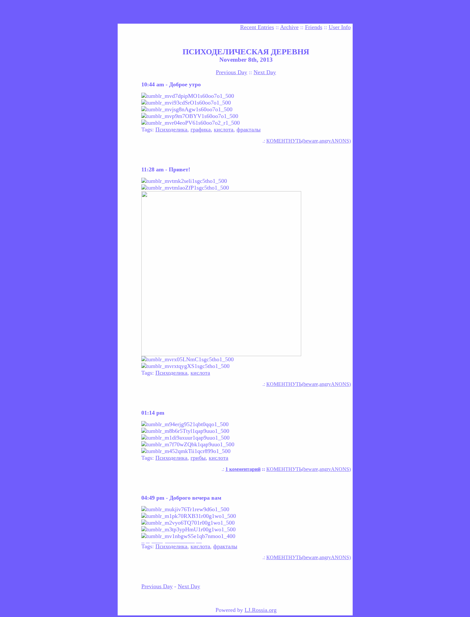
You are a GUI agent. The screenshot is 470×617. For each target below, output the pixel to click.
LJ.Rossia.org (261, 610)
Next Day (265, 72)
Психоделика (171, 129)
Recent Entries (257, 27)
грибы (198, 458)
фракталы (249, 129)
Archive (289, 27)
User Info (340, 27)
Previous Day (231, 72)
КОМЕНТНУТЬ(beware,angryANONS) (308, 141)
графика (201, 129)
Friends (313, 27)
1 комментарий (243, 469)
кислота (223, 129)
